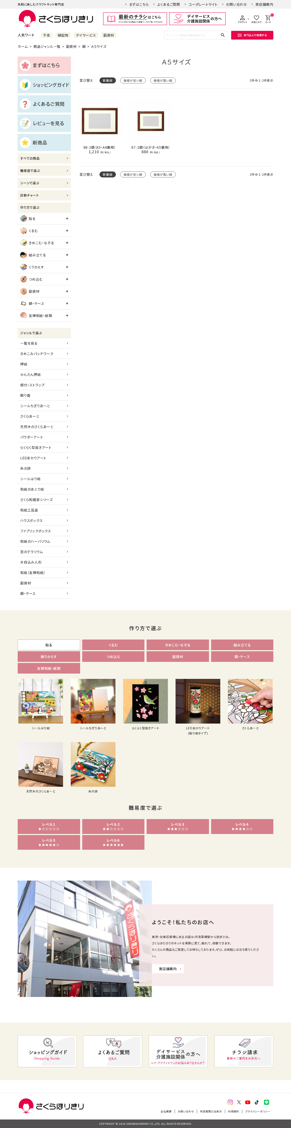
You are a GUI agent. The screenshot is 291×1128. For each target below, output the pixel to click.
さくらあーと (29, 416)
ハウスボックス (31, 520)
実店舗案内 (264, 4)
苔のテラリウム (31, 551)
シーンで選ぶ (29, 183)
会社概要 (166, 1111)
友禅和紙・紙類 (40, 315)
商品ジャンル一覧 (47, 46)
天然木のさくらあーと (36, 426)
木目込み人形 (31, 562)
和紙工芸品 (29, 510)
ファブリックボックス (35, 530)
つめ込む (36, 279)
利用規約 (233, 1111)
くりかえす (36, 267)
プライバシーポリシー (257, 1111)
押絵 (23, 364)
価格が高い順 (163, 80)
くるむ (33, 230)
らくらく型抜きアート (35, 447)
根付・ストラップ (32, 384)
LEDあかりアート (33, 457)
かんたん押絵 (30, 374)
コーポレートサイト (203, 4)
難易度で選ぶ (30, 170)
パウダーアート (31, 437)
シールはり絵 (30, 478)
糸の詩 (25, 468)
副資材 (108, 35)
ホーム (23, 46)
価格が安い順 (133, 80)
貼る (32, 218)
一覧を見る (28, 343)
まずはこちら (139, 4)
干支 (46, 35)
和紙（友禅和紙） (32, 572)
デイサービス (86, 35)
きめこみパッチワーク (36, 353)
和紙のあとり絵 (32, 489)
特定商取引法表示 (211, 1111)
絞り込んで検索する (255, 35)
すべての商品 (30, 158)
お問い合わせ (236, 4)
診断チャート (29, 195)
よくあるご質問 (168, 4)
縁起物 (63, 35)
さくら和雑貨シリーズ (36, 499)
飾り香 (25, 395)
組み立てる (37, 254)
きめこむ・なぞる (41, 242)
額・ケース (36, 303)
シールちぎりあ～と (35, 405)
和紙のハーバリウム (35, 541)
